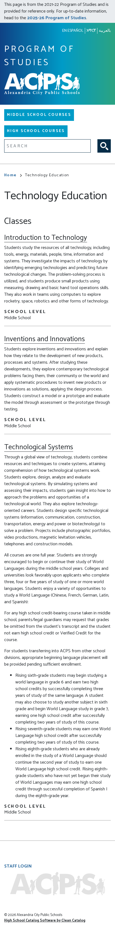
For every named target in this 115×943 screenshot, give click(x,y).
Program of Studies (39, 56)
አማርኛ (91, 31)
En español (72, 31)
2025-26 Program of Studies (56, 18)
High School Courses (36, 131)
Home (10, 175)
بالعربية (105, 31)
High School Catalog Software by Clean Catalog (44, 921)
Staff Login (18, 866)
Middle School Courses (39, 115)
